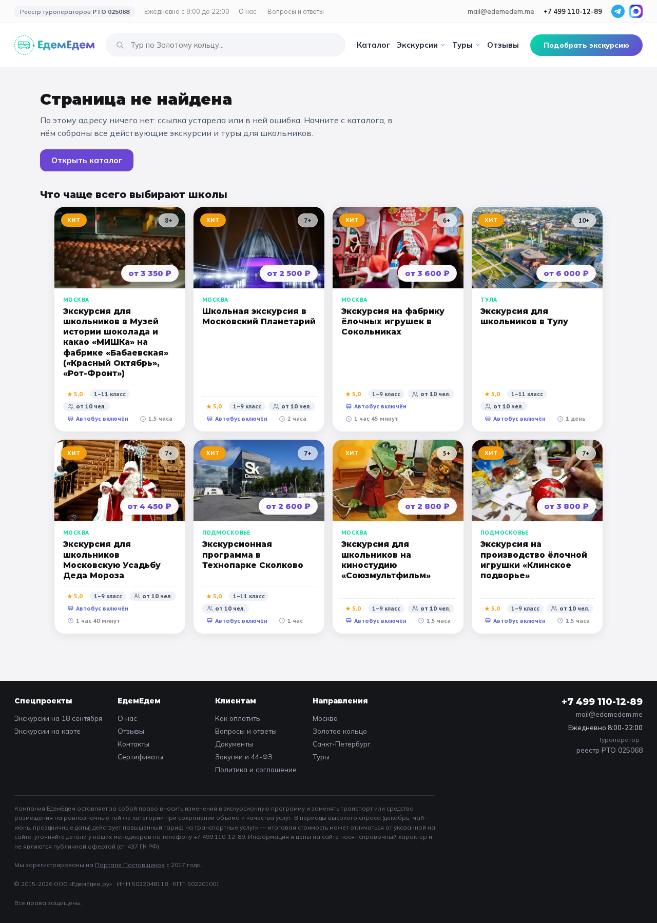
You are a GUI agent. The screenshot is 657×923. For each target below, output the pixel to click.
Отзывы (503, 45)
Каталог (373, 45)
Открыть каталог (86, 160)
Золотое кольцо (340, 730)
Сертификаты (140, 756)
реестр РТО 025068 (609, 749)
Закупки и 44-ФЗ (244, 756)
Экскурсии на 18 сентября (58, 718)
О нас (248, 11)
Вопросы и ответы (295, 11)
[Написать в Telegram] (618, 11)
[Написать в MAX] (636, 11)
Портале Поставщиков (130, 865)
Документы (234, 743)
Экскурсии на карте (47, 730)
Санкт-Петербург (342, 743)
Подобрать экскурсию (586, 45)
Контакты (133, 743)
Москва (325, 718)
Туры (462, 45)
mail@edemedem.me (501, 11)
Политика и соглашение (256, 769)
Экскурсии (417, 45)
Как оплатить (237, 718)
